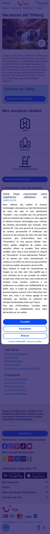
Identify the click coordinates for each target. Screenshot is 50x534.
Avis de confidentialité (17, 342)
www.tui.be (9, 200)
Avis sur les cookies (34, 342)
